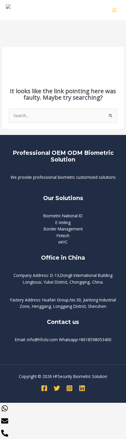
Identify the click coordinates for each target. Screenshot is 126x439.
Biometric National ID (63, 215)
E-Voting (63, 222)
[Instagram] (69, 388)
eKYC (63, 242)
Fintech (63, 235)
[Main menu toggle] (114, 10)
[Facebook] (44, 388)
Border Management (63, 229)
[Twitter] (57, 388)
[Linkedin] (82, 388)
